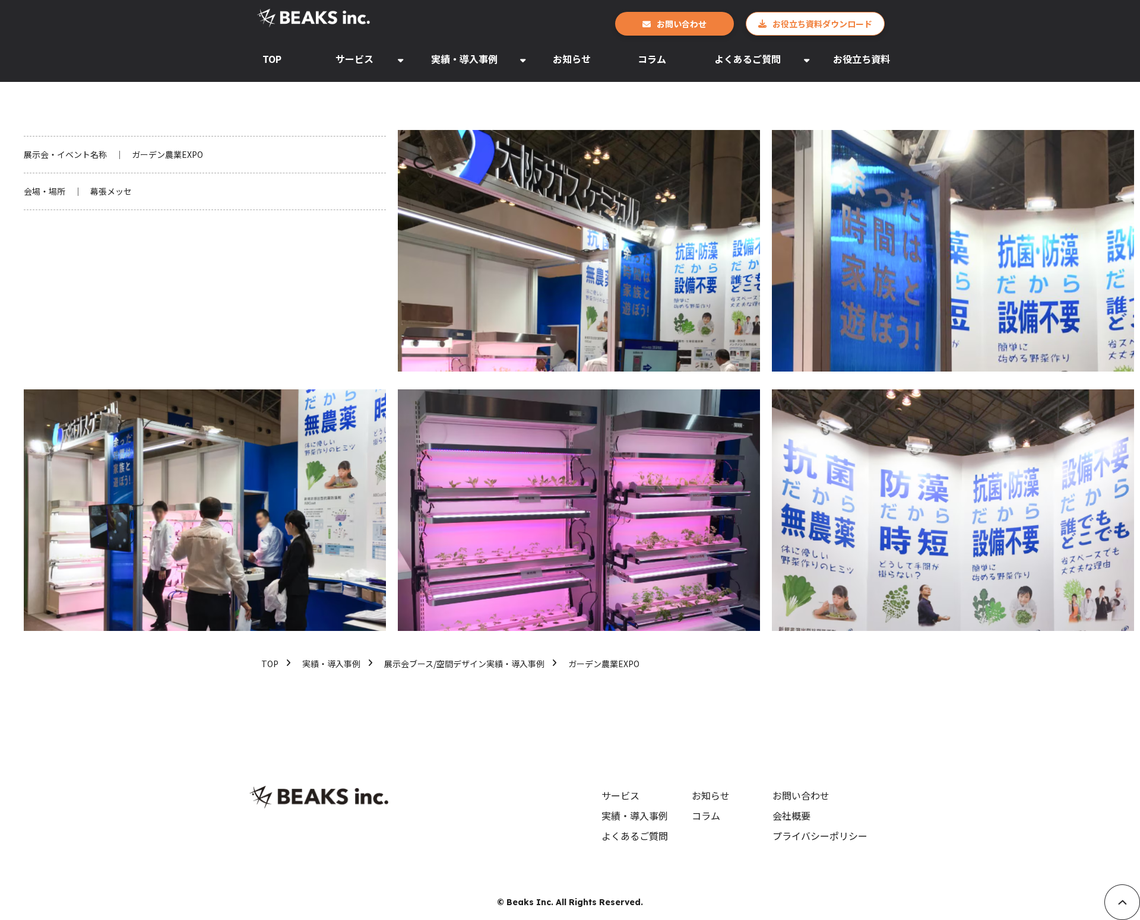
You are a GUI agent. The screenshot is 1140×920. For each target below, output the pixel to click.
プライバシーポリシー (819, 836)
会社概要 (791, 815)
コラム (652, 59)
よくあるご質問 (747, 59)
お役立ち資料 (861, 59)
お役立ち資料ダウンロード (822, 24)
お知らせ (572, 59)
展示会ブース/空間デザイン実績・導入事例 (464, 664)
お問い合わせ (682, 24)
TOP (271, 59)
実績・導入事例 (464, 59)
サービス (354, 59)
